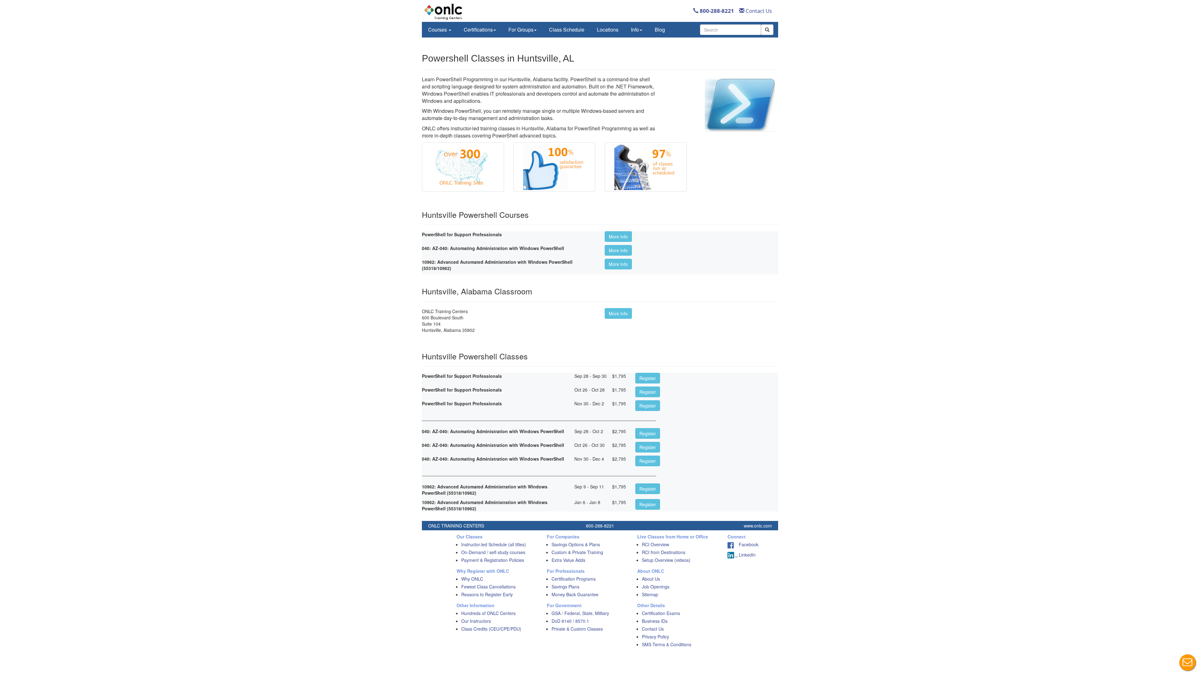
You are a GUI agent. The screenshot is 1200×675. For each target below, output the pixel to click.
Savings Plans (565, 586)
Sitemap (650, 594)
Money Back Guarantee (575, 594)
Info (635, 29)
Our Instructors (476, 621)
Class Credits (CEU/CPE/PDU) (491, 629)
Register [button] (647, 378)
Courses (438, 29)
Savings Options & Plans (576, 544)
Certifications (478, 29)
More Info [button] (618, 236)
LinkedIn (747, 555)
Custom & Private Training (577, 552)
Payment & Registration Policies (492, 560)
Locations (607, 29)
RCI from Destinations (663, 552)
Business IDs (655, 621)
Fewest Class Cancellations (488, 586)
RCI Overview (655, 544)
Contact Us (758, 10)
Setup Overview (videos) (666, 560)
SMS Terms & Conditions (666, 644)
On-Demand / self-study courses (493, 552)
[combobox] (730, 29)
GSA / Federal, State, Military (580, 613)
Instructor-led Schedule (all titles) (493, 544)
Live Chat (1187, 662)
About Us (651, 579)
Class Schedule (566, 29)
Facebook (746, 544)
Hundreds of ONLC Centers (488, 613)
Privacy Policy (655, 636)
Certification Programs (574, 579)
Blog (660, 29)
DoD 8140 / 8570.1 (570, 621)
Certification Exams (661, 613)
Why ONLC (472, 579)
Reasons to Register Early (487, 594)
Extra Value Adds (568, 560)
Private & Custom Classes (577, 629)
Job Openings (655, 586)
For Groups (520, 29)
